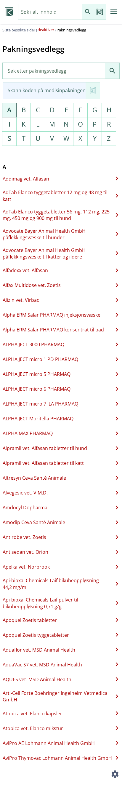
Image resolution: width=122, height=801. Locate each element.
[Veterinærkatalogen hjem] (9, 12)
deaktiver (46, 29)
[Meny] (114, 12)
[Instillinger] (115, 775)
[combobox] (50, 12)
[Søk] (88, 12)
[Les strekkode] (100, 12)
